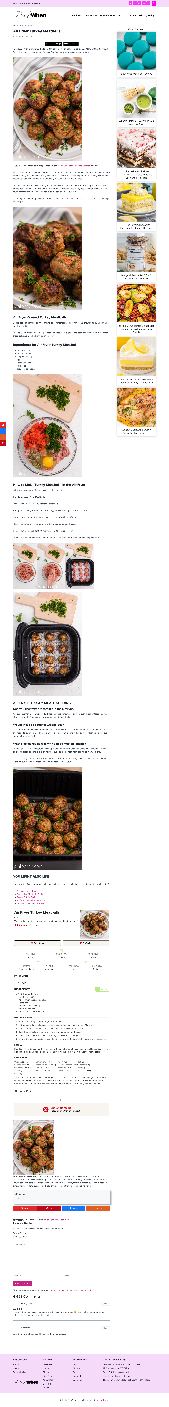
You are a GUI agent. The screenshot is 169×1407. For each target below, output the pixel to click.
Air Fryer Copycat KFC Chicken (117, 1368)
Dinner (46, 1372)
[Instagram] (144, 3)
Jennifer (18, 36)
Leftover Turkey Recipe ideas (30, 903)
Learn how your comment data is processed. (70, 1290)
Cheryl (24, 1303)
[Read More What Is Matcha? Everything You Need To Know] (136, 98)
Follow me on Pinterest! (25, 3)
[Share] (3, 425)
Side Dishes (48, 1376)
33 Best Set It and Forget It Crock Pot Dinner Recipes (136, 431)
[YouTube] (148, 3)
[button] (15, 925)
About (120, 15)
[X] (135, 3)
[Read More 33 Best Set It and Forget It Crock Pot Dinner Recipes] (136, 407)
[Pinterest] (130, 3)
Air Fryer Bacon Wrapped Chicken (74, 166)
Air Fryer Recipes (26, 25)
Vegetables (78, 1380)
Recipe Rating (19, 1233)
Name (17, 1276)
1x (98, 989)
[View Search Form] (154, 3)
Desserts (47, 1384)
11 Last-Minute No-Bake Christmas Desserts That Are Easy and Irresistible (136, 174)
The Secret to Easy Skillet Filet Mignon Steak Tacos (126, 1380)
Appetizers (48, 1380)
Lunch (46, 1368)
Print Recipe (72, 44)
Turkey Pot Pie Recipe (27, 897)
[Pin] (3, 443)
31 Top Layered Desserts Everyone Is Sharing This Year (136, 227)
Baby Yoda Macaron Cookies (136, 73)
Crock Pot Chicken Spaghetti (116, 1372)
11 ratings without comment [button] (56, 1220)
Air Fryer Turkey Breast (27, 891)
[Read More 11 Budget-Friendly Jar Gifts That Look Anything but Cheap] (136, 252)
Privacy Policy (147, 15)
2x (102, 989)
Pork (75, 1372)
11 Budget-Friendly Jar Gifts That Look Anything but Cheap (136, 277)
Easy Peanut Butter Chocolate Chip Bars (121, 1364)
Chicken (76, 1368)
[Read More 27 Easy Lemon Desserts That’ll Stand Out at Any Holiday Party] (136, 356)
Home (15, 25)
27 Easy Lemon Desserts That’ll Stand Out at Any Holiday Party (136, 381)
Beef (75, 1364)
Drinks (46, 1388)
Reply (106, 1304)
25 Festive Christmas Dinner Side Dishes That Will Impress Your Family (136, 329)
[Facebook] (139, 3)
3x (107, 989)
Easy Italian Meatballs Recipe (30, 894)
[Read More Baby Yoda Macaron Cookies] (136, 51)
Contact (131, 15)
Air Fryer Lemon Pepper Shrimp (31, 900)
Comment (19, 1245)
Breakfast (47, 1364)
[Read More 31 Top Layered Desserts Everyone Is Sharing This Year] (136, 202)
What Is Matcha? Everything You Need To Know (136, 123)
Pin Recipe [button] (87, 943)
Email (67, 1276)
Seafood (77, 1376)
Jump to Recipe (54, 44)
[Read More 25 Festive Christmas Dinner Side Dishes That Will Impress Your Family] (136, 303)
